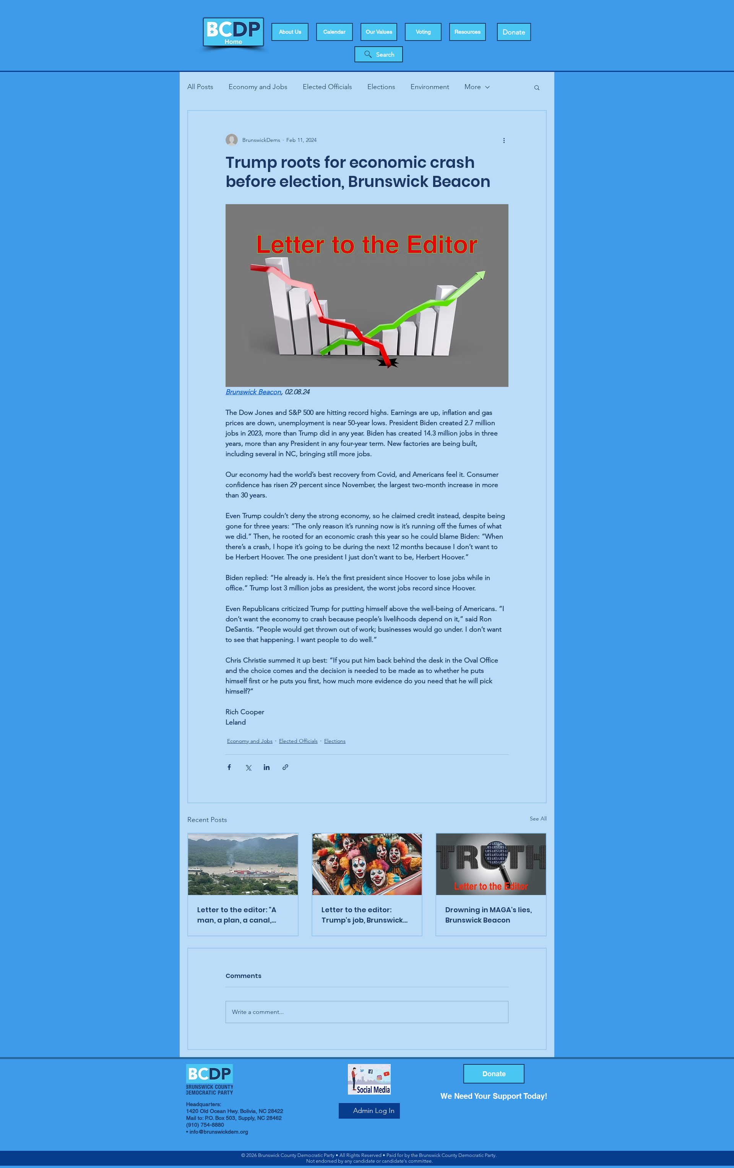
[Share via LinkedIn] (266, 767)
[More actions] (503, 140)
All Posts (200, 87)
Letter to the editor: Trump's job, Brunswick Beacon (362, 915)
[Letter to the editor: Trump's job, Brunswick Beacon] (367, 864)
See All (538, 818)
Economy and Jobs (258, 87)
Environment (430, 87)
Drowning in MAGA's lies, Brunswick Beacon (488, 915)
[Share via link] (285, 767)
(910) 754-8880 (205, 1125)
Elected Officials (327, 87)
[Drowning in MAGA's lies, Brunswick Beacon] (491, 864)
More (472, 87)
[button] (423, 32)
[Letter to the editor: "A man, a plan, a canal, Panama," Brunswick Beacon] (243, 864)
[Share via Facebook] (229, 767)
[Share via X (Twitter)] (248, 767)
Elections (381, 87)
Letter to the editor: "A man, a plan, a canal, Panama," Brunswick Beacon (236, 915)
